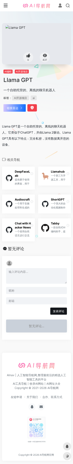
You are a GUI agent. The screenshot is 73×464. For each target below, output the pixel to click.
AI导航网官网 (47, 454)
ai (34, 98)
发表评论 (58, 311)
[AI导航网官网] (36, 5)
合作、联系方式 (52, 397)
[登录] (60, 5)
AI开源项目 (22, 71)
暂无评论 (16, 248)
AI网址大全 (53, 383)
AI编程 (8, 71)
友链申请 (16, 397)
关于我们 (32, 397)
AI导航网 (53, 388)
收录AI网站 (37, 383)
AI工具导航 (20, 383)
